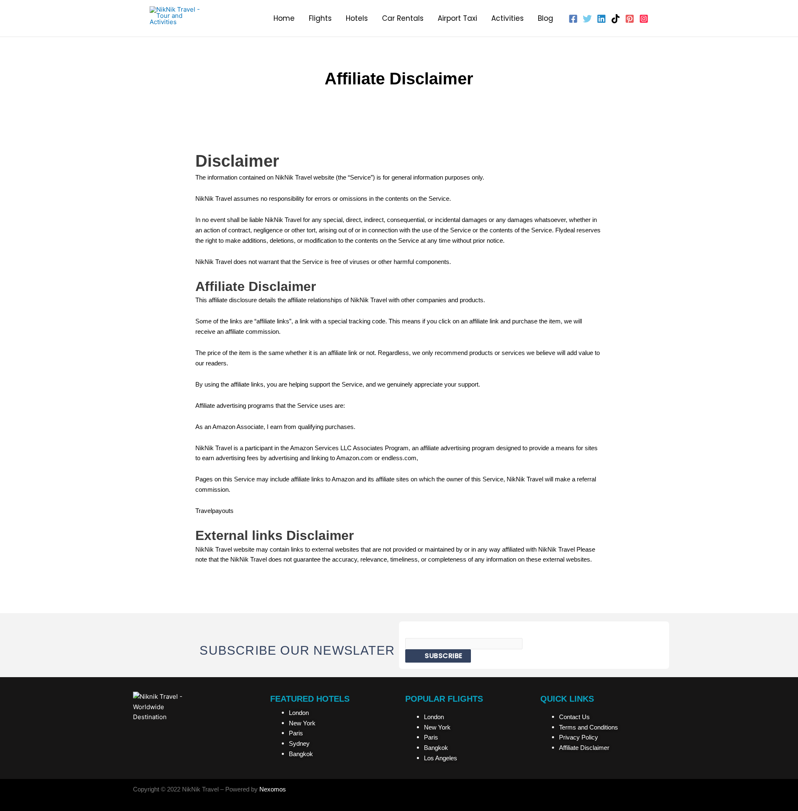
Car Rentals (403, 18)
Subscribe (443, 656)
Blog (545, 18)
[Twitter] (587, 18)
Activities (507, 18)
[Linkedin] (601, 18)
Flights (320, 18)
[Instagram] (643, 18)
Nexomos (272, 789)
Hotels (357, 18)
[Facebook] (573, 18)
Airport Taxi (457, 18)
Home (284, 18)
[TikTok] (615, 18)
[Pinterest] (629, 18)
